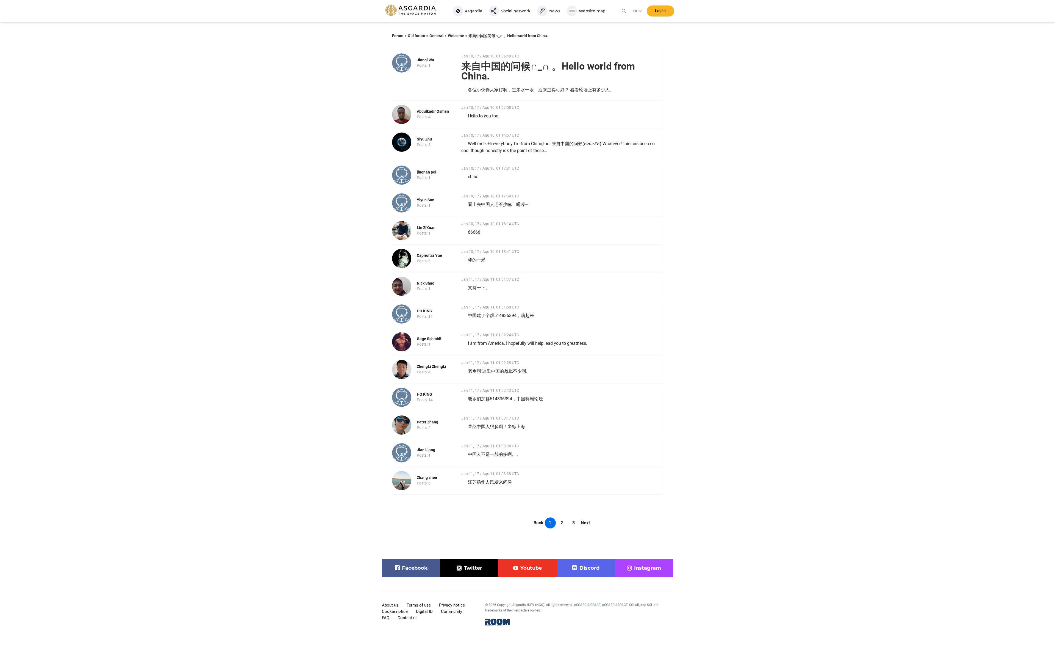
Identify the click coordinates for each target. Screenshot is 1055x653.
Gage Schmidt (429, 339)
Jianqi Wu (425, 60)
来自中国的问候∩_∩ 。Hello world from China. (508, 36)
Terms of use (419, 605)
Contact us (408, 617)
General (436, 36)
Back (538, 522)
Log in (660, 11)
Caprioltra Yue (429, 255)
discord (589, 568)
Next (585, 522)
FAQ (385, 617)
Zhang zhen (427, 477)
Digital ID (424, 611)
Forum (397, 36)
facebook (414, 568)
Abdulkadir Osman (433, 111)
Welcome (456, 36)
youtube (531, 568)
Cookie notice (395, 611)
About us (390, 605)
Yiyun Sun (425, 200)
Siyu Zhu (424, 139)
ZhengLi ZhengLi (431, 366)
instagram (647, 568)
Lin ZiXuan (426, 227)
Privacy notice (452, 605)
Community (451, 611)
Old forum (416, 36)
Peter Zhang (427, 422)
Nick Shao (425, 283)
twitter (473, 568)
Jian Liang (426, 450)
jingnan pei (426, 172)
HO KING (424, 311)
